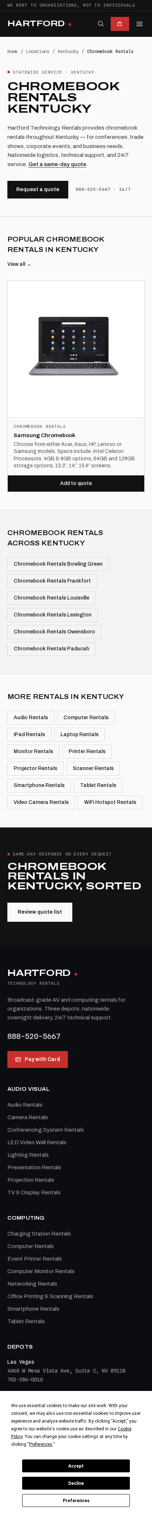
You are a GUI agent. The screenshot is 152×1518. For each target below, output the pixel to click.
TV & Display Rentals (34, 1192)
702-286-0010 (25, 1379)
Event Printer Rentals (34, 1259)
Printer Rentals (87, 751)
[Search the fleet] (100, 23)
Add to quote (76, 483)
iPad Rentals (29, 734)
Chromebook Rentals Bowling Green (58, 564)
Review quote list (40, 912)
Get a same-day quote (57, 164)
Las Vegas (20, 1362)
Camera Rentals (27, 1117)
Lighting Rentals (28, 1155)
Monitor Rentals (33, 751)
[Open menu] (139, 24)
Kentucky (68, 51)
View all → (19, 264)
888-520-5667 (34, 1036)
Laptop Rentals (80, 734)
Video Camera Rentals (41, 802)
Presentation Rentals (34, 1167)
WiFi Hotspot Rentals (110, 802)
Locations (37, 51)
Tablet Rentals (98, 785)
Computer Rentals (85, 717)
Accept (76, 1466)
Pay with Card (42, 1059)
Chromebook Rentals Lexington (52, 615)
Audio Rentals (31, 717)
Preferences (76, 1500)
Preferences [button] (40, 1444)
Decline (76, 1483)
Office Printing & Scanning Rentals (50, 1296)
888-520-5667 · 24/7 (103, 189)
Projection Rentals (30, 1180)
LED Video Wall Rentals (36, 1142)
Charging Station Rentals (39, 1234)
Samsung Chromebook (44, 435)
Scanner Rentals (93, 768)
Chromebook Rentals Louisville (51, 598)
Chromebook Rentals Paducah (51, 648)
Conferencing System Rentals (45, 1130)
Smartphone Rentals (39, 785)
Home (12, 51)
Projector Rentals (35, 768)
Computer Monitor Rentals (41, 1271)
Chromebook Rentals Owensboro (54, 632)
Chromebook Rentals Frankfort (52, 581)
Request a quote (37, 189)
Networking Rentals (32, 1284)
